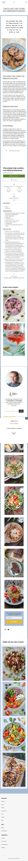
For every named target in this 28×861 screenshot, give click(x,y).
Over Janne (3, 841)
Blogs (2, 827)
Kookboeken (4, 830)
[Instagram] (5, 630)
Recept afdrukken (15, 175)
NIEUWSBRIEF (14, 423)
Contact (3, 838)
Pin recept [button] (14, 179)
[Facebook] (8, 630)
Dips (2, 820)
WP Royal (17, 858)
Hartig (2, 817)
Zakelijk (3, 847)
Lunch (2, 804)
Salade (2, 807)
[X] (26, 418)
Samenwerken (4, 844)
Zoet (2, 814)
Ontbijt (2, 801)
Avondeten (3, 810)
